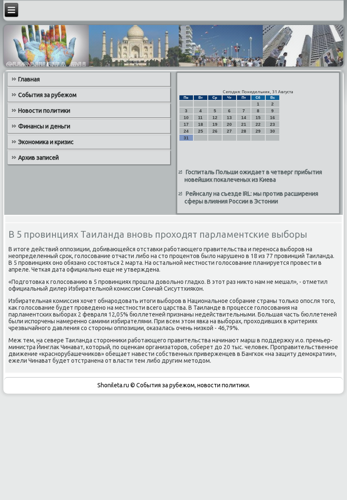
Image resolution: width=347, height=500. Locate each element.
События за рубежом (47, 95)
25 (200, 131)
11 (200, 117)
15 (258, 117)
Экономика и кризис (46, 142)
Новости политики (44, 110)
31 (186, 138)
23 (272, 124)
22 (258, 124)
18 (200, 124)
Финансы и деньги (44, 126)
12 (215, 117)
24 (186, 131)
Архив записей (38, 157)
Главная (29, 79)
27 (229, 131)
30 (272, 131)
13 (229, 117)
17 (186, 124)
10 (186, 117)
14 (243, 117)
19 (215, 124)
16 (272, 117)
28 (243, 131)
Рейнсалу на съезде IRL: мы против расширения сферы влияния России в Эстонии (251, 197)
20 (229, 124)
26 (215, 131)
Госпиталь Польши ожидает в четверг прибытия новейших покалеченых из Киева (253, 176)
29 (258, 131)
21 (243, 124)
